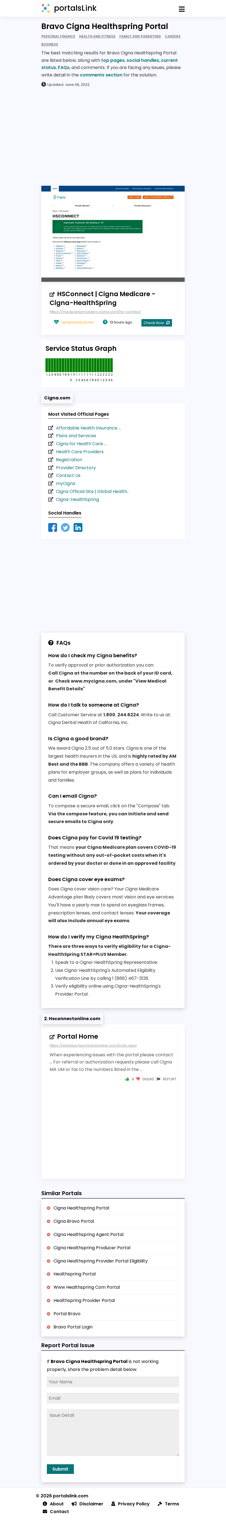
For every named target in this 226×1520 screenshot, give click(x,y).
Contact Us (68, 475)
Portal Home (77, 1036)
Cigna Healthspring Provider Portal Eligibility (100, 1261)
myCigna (65, 483)
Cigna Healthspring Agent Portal (88, 1234)
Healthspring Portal (74, 1274)
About (57, 1504)
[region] (113, 136)
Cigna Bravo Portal (73, 1221)
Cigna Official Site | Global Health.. (92, 491)
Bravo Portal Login (73, 1327)
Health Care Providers (80, 452)
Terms (172, 1504)
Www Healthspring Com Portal (86, 1287)
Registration (69, 460)
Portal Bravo (66, 1314)
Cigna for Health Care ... (81, 444)
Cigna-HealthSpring (77, 499)
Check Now (154, 322)
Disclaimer (91, 1504)
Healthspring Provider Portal (84, 1300)
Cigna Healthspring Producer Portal (91, 1248)
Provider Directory (76, 468)
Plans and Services (76, 436)
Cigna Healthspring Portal (81, 1208)
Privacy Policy (134, 1504)
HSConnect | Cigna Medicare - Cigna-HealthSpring (102, 298)
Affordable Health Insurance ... (88, 428)
